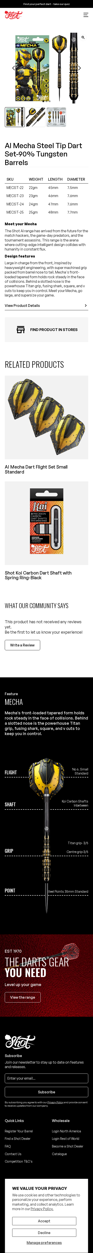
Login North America (66, 1131)
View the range (22, 997)
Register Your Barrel (19, 1131)
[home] (14, 15)
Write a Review (22, 645)
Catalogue (59, 1154)
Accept (44, 1221)
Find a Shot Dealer (17, 1138)
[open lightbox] (83, 37)
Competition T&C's (19, 1161)
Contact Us (13, 1154)
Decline (44, 1232)
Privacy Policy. (42, 1209)
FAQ (8, 1146)
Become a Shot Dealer (67, 1146)
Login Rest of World (65, 1138)
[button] (86, 15)
